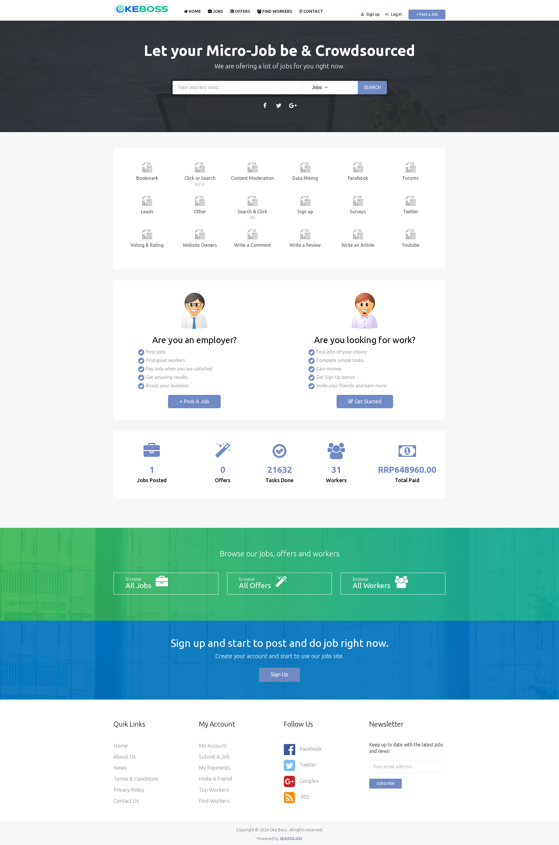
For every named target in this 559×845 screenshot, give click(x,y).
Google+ (309, 781)
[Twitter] (279, 105)
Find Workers (276, 11)
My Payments (215, 768)
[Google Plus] (293, 105)
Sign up (373, 14)
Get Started (367, 401)
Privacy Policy (129, 790)
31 (336, 470)
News (120, 768)
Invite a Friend (215, 779)
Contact (313, 11)
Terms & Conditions (136, 779)
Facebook (311, 749)
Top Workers (214, 790)
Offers (242, 11)
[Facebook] (265, 105)
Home (194, 11)
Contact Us (126, 801)
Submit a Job (214, 756)
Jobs (217, 11)
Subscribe (385, 783)
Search (372, 87)
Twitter (308, 765)
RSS (304, 797)
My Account (213, 745)
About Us (125, 756)
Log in (396, 14)
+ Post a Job (427, 14)
